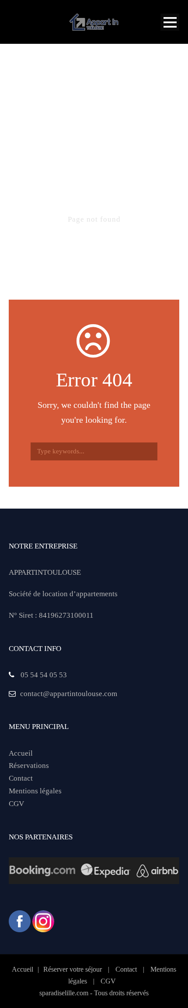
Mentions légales (35, 791)
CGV (16, 803)
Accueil (21, 753)
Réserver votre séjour (72, 969)
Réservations (29, 765)
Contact (21, 778)
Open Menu (169, 22)
